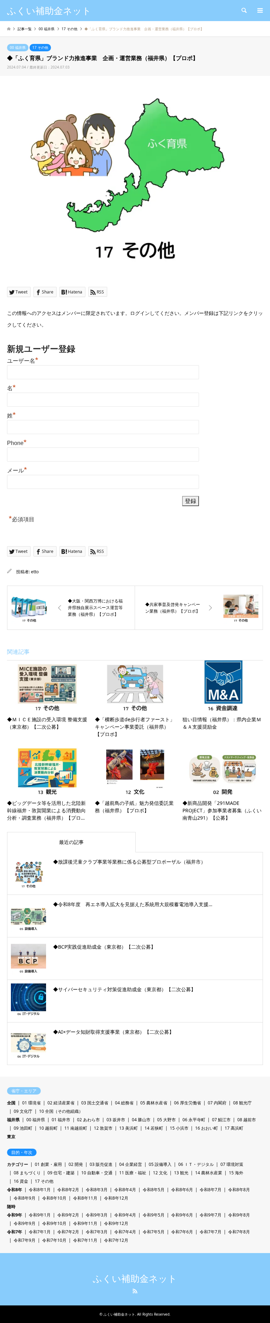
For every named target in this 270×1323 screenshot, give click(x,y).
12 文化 (160, 1173)
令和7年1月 (40, 1232)
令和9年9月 (25, 1223)
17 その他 (40, 47)
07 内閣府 (217, 1103)
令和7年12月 (116, 1240)
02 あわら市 (88, 1120)
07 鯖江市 (221, 1120)
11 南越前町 (75, 1128)
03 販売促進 (101, 1164)
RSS (135, 1291)
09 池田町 (23, 1128)
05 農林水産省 (153, 1103)
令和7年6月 (182, 1232)
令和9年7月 (210, 1215)
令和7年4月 (125, 1232)
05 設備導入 (160, 1164)
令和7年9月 (25, 1240)
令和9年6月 (182, 1215)
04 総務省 (124, 1103)
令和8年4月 (125, 1190)
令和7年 (14, 1232)
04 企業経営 (130, 1164)
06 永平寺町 (193, 1120)
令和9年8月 (239, 1215)
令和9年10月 (54, 1223)
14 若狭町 (153, 1128)
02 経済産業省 (61, 1103)
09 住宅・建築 (61, 1173)
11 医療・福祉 (132, 1173)
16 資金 (21, 1181)
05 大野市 (166, 1120)
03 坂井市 (116, 1120)
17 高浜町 (234, 1128)
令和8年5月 (154, 1190)
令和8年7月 (210, 1190)
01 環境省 (31, 1103)
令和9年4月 (125, 1215)
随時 (11, 1206)
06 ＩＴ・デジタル (196, 1164)
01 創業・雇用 (48, 1164)
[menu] (259, 10)
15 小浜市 (179, 1128)
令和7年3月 (97, 1232)
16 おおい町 (206, 1128)
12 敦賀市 (103, 1128)
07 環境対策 (231, 1164)
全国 (11, 1103)
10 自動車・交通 (96, 1173)
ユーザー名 (22, 361)
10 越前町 (48, 1128)
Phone (17, 443)
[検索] (243, 10)
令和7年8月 (239, 1232)
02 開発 (76, 1164)
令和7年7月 (210, 1232)
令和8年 (14, 1190)
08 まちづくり (27, 1173)
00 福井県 (18, 47)
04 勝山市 (141, 1120)
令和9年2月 (68, 1215)
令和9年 (14, 1215)
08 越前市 (246, 1120)
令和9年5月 (154, 1215)
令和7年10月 (54, 1240)
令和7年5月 (154, 1232)
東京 (11, 1137)
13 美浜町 (128, 1128)
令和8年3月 (97, 1190)
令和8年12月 (116, 1198)
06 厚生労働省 (187, 1103)
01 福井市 (61, 1120)
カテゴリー (17, 1164)
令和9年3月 (97, 1215)
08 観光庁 (242, 1103)
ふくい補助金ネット (135, 1278)
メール (17, 470)
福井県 (13, 1120)
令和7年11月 (85, 1240)
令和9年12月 (116, 1223)
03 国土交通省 (94, 1103)
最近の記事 (71, 842)
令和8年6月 (182, 1190)
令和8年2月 (68, 1190)
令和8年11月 (85, 1198)
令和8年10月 (54, 1198)
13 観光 (181, 1173)
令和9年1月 (40, 1215)
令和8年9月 (25, 1198)
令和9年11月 (85, 1223)
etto (35, 572)
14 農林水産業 (208, 1173)
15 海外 (236, 1173)
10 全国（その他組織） (61, 1111)
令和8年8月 (239, 1190)
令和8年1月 (40, 1190)
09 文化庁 (23, 1111)
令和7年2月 (68, 1232)
